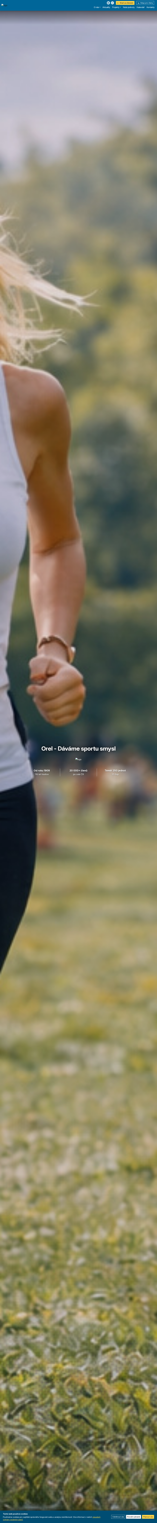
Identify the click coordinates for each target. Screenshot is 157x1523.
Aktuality (106, 7)
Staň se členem (126, 3)
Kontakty (151, 7)
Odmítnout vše (118, 1517)
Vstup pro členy (146, 3)
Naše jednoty (129, 7)
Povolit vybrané (133, 1517)
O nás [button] (96, 7)
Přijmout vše (148, 1517)
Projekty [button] (115, 7)
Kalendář (141, 7)
